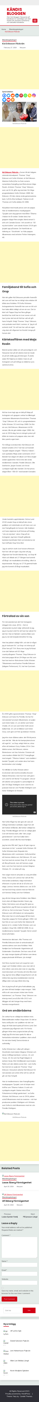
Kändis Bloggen (16, 11)
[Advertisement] (19, 69)
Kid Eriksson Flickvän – (11, 172)
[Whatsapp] (25, 95)
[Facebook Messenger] (4, 100)
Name (4, 1261)
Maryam (23, 48)
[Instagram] (34, 95)
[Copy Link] (30, 95)
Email (4, 1270)
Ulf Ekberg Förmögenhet (15, 1200)
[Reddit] (13, 95)
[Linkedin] (17, 95)
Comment (6, 1235)
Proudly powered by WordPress (18, 1394)
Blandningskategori (9, 40)
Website (5, 1279)
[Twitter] (8, 95)
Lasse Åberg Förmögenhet (17, 1182)
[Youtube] (8, 100)
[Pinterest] (21, 95)
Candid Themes (26, 1396)
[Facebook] (4, 95)
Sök (29, 1310)
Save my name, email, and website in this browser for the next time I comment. (17, 1292)
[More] (13, 100)
